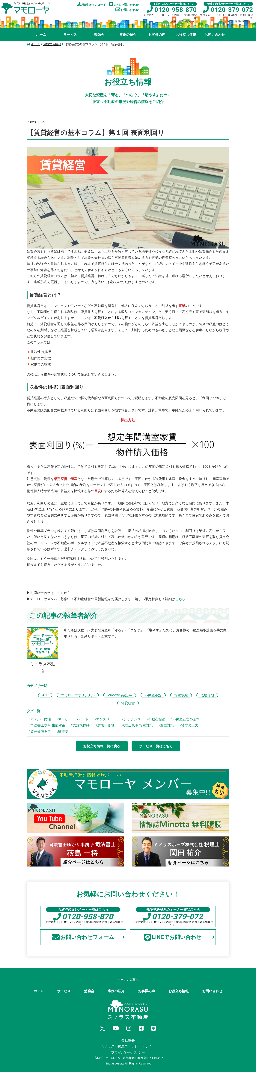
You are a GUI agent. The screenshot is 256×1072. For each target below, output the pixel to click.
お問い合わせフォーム (87, 937)
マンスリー (104, 719)
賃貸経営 (128, 703)
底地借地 (207, 695)
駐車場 (63, 731)
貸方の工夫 (189, 725)
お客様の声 (156, 34)
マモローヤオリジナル (78, 695)
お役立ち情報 (186, 34)
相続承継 (181, 695)
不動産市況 (153, 695)
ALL (45, 695)
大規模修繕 (81, 725)
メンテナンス (131, 719)
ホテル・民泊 (41, 719)
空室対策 (167, 725)
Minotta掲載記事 (119, 695)
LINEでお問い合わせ (177, 937)
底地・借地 (105, 725)
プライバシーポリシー (128, 1052)
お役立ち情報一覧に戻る (101, 746)
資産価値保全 (41, 731)
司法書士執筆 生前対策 (48, 725)
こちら (59, 593)
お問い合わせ (129, 9)
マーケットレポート (73, 719)
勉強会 (99, 34)
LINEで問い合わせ (126, 4)
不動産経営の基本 (186, 719)
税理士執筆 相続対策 (137, 725)
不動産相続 (156, 719)
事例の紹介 (128, 34)
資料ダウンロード (94, 4)
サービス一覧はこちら (156, 746)
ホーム (41, 34)
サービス (70, 34)
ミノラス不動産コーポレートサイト (128, 1046)
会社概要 (128, 1040)
